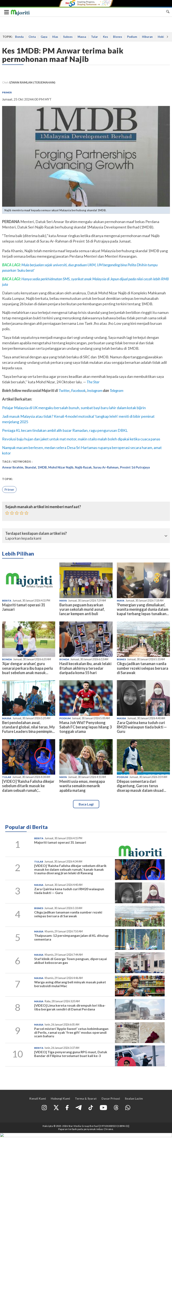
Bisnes (117, 36)
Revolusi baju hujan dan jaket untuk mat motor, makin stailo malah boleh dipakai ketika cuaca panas (81, 439)
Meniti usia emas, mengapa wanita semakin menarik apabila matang (82, 785)
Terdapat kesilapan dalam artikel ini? (36, 533)
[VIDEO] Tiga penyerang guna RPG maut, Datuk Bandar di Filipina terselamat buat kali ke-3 (70, 1054)
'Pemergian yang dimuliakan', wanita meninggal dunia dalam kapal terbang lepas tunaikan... (143, 609)
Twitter (64, 390)
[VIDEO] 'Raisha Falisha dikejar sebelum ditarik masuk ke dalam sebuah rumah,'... (28, 785)
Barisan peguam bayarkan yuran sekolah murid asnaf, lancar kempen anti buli (82, 609)
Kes (105, 36)
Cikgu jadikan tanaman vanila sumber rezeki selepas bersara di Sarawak (142, 668)
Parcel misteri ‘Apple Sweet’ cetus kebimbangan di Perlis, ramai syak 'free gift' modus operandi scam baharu (71, 1032)
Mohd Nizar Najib (60, 467)
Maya (63, 600)
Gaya (44, 36)
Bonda (19, 36)
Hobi (161, 36)
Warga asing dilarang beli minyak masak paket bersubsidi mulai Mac (70, 984)
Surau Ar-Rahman (106, 467)
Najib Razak (83, 467)
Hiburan (147, 36)
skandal (30, 467)
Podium (132, 36)
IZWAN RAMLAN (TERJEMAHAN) (32, 82)
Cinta (32, 36)
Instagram (94, 390)
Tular (94, 36)
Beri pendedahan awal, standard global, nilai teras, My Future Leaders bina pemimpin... (28, 727)
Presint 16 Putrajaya (135, 467)
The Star (93, 382)
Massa (82, 36)
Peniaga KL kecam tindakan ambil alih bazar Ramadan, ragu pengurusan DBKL (65, 430)
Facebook (78, 390)
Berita (6, 600)
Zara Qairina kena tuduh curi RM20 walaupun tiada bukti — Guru (142, 727)
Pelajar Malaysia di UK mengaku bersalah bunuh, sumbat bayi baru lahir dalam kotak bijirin (74, 407)
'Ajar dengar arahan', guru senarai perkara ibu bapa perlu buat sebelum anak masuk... (27, 668)
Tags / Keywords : (17, 461)
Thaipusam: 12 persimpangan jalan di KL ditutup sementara (71, 937)
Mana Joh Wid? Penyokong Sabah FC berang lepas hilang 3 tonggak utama (85, 727)
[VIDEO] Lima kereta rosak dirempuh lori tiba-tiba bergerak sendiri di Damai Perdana (70, 1007)
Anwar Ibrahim (12, 467)
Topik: (7, 479)
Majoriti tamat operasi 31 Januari (23, 607)
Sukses (68, 36)
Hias (55, 36)
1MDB (42, 467)
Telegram (116, 390)
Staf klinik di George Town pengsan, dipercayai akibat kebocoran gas (70, 960)
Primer (7, 92)
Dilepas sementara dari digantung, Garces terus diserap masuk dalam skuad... (141, 785)
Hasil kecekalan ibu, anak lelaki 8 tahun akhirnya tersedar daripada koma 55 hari (85, 668)
